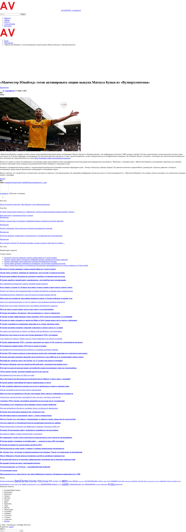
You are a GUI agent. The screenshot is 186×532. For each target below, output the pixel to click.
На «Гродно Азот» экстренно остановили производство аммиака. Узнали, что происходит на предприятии (41, 452)
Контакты (8, 26)
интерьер (134, 481)
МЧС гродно (53, 481)
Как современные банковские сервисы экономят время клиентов (24, 284)
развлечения (46, 484)
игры (123, 481)
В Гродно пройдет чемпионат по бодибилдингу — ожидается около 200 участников (32, 441)
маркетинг (163, 481)
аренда (70, 481)
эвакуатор (118, 484)
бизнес (75, 481)
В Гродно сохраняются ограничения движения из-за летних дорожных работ (30, 324)
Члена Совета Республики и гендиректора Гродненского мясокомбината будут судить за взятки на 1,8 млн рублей (46, 265)
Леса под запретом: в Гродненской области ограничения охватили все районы (30, 423)
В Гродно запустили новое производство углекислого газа (22, 412)
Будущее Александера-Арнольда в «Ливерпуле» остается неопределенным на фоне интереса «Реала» (37, 212)
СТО (60, 481)
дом (108, 481)
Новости (7, 18)
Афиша (7, 20)
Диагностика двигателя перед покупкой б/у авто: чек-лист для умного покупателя (30, 397)
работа (38, 484)
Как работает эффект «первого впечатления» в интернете (21, 434)
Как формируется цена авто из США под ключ (17, 375)
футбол (2, 179)
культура (157, 481)
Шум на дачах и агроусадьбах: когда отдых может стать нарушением (27, 309)
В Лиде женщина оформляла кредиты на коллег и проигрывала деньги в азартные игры (34, 386)
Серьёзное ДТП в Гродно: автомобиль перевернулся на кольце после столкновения (32, 401)
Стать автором (9, 24)
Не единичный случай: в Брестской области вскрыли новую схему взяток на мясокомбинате (36, 437)
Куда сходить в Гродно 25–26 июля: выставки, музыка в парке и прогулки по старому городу (36, 287)
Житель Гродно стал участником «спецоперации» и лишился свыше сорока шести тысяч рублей (37, 419)
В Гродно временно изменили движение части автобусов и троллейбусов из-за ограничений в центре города (41, 357)
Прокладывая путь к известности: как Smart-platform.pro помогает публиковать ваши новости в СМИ (40, 474)
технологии (90, 484)
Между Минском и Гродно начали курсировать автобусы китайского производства (32, 456)
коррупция (140, 481)
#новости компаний (7, 481)
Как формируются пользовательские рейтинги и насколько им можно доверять (29, 350)
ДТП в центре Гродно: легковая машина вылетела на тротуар (24, 372)
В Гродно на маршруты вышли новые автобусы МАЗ (21, 445)
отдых (19, 484)
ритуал (59, 484)
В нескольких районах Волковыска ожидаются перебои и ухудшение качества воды (32, 276)
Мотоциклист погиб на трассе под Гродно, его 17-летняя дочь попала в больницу (31, 361)
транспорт (104, 484)
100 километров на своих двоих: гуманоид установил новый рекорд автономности (32, 448)
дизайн (105, 481)
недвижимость (4, 484)
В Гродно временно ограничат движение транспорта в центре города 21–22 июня (31, 328)
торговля (97, 484)
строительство (75, 484)
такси (82, 484)
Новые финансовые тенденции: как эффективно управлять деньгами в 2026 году (30, 426)
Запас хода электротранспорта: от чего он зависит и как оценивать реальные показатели (32, 302)
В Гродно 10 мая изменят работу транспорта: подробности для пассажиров (29, 430)
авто (65, 480)
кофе (145, 481)
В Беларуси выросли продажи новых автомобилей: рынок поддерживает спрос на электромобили (38, 368)
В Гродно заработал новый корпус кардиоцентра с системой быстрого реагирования (33, 280)
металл (179, 481)
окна (16, 484)
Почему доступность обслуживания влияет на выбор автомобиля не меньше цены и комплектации (36, 291)
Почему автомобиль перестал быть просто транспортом (20, 390)
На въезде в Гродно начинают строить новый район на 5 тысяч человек (30, 258)
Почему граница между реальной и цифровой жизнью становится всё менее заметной (36, 260)
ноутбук (12, 484)
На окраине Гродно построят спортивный (16, 463)
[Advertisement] (93, 62)
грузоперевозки (90, 481)
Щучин (7, 521)
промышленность (31, 484)
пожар (24, 484)
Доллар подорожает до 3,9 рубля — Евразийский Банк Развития (25, 467)
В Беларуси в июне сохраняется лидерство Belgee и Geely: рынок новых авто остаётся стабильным (38, 320)
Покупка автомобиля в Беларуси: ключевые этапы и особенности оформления (29, 408)
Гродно (32, 480)
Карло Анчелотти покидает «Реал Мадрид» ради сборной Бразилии (25, 204)
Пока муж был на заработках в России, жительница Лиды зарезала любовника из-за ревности (36, 393)
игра (119, 481)
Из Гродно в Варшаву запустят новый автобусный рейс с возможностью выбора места (33, 364)
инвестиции (128, 481)
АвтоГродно (21, 480)
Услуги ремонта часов (8, 470)
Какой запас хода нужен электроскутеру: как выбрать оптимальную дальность (29, 306)
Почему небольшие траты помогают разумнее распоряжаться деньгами (30, 261)
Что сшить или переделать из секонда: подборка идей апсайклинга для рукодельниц (31, 331)
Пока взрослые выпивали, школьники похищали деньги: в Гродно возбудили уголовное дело (36, 298)
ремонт (54, 484)
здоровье (114, 481)
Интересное (4, 87)
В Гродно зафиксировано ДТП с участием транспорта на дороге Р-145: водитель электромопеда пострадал (41, 342)
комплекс (36, 463)
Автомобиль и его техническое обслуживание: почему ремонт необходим (28, 404)
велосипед (81, 481)
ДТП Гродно (42, 481)
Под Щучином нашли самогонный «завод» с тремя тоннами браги (26, 415)
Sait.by (11, 527)
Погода (7, 22)
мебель (169, 481)
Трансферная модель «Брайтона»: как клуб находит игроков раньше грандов (28, 295)
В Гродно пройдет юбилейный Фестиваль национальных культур (25, 382)
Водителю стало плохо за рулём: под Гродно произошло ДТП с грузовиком (29, 335)
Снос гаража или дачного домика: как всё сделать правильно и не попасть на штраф (31, 339)
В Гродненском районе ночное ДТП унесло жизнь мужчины (23, 346)
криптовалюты (150, 481)
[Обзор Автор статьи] (4, 191)
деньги (100, 481)
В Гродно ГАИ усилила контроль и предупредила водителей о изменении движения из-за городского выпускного (43, 353)
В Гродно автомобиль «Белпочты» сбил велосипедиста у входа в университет (30, 313)
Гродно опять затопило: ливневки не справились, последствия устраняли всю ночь (34, 263)
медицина (174, 481)
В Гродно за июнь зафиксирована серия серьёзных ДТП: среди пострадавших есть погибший (36, 317)
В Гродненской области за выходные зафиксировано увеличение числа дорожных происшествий (37, 459)
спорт (65, 483)
